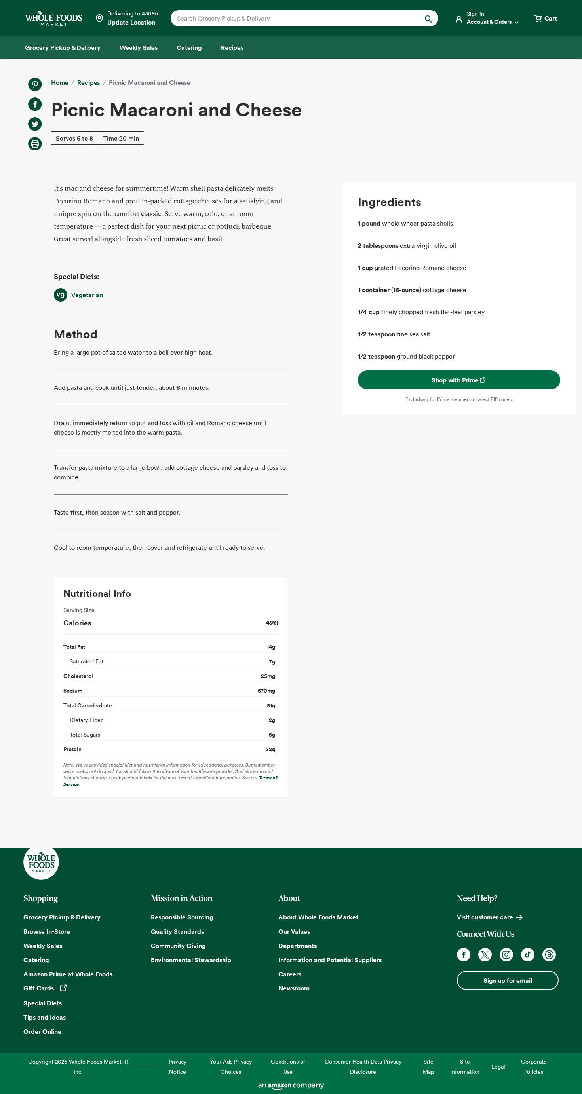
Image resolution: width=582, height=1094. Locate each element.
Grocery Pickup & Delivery (62, 917)
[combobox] (291, 18)
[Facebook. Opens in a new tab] (463, 954)
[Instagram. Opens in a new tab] (506, 954)
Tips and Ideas (44, 1017)
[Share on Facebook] (35, 104)
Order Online (42, 1031)
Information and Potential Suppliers (330, 959)
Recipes (88, 82)
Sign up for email (507, 980)
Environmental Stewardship (191, 959)
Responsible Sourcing (182, 917)
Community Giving (178, 945)
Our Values (294, 931)
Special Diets (42, 1003)
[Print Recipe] (35, 143)
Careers (289, 974)
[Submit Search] (428, 18)
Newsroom (294, 988)
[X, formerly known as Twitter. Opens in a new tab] (485, 954)
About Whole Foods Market (318, 917)
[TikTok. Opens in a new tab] (527, 954)
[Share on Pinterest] (35, 84)
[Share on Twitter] (35, 124)
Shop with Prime (455, 380)
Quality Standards (177, 931)
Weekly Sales (42, 945)
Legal (498, 1066)
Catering (36, 959)
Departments (297, 945)
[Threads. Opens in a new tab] (549, 954)
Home (59, 82)
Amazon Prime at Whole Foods (67, 974)
